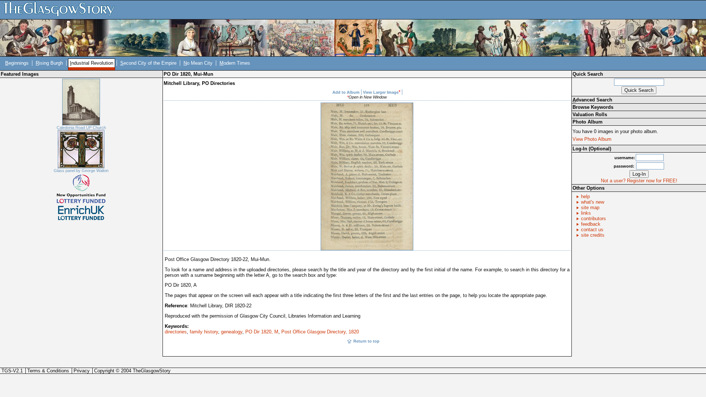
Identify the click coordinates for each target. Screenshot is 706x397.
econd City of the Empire (148, 63)
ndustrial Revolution (91, 63)
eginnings (17, 63)
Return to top (366, 341)
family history (204, 332)
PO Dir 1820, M (261, 332)
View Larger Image (381, 92)
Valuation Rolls (590, 114)
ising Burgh (49, 63)
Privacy (82, 370)
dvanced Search (592, 100)
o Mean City (198, 63)
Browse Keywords (593, 107)
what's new (592, 202)
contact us (592, 229)
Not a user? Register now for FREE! (639, 180)
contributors (593, 218)
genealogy (231, 332)
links (586, 213)
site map (590, 207)
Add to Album (346, 92)
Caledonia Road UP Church (81, 127)
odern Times (235, 63)
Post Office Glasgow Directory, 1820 (320, 332)
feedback (590, 224)
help (585, 196)
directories (176, 332)
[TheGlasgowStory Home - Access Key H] (61, 9)
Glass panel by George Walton (81, 170)
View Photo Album (592, 139)
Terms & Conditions (48, 370)
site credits (593, 235)
